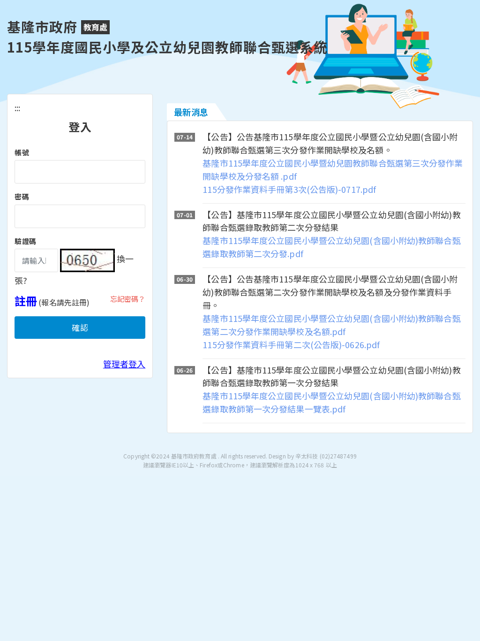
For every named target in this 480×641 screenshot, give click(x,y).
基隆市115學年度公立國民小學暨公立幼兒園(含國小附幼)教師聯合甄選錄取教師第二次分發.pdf (331, 246)
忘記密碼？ (128, 299)
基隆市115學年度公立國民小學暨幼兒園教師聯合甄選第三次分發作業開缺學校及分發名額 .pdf (332, 169)
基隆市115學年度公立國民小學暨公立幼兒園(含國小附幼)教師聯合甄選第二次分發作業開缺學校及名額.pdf (331, 324)
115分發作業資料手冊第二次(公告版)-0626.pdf (291, 344)
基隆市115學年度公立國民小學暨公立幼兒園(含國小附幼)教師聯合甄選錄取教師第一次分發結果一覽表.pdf (331, 402)
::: (17, 107)
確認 (80, 327)
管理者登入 (124, 364)
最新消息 (191, 112)
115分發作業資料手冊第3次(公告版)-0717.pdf (289, 189)
